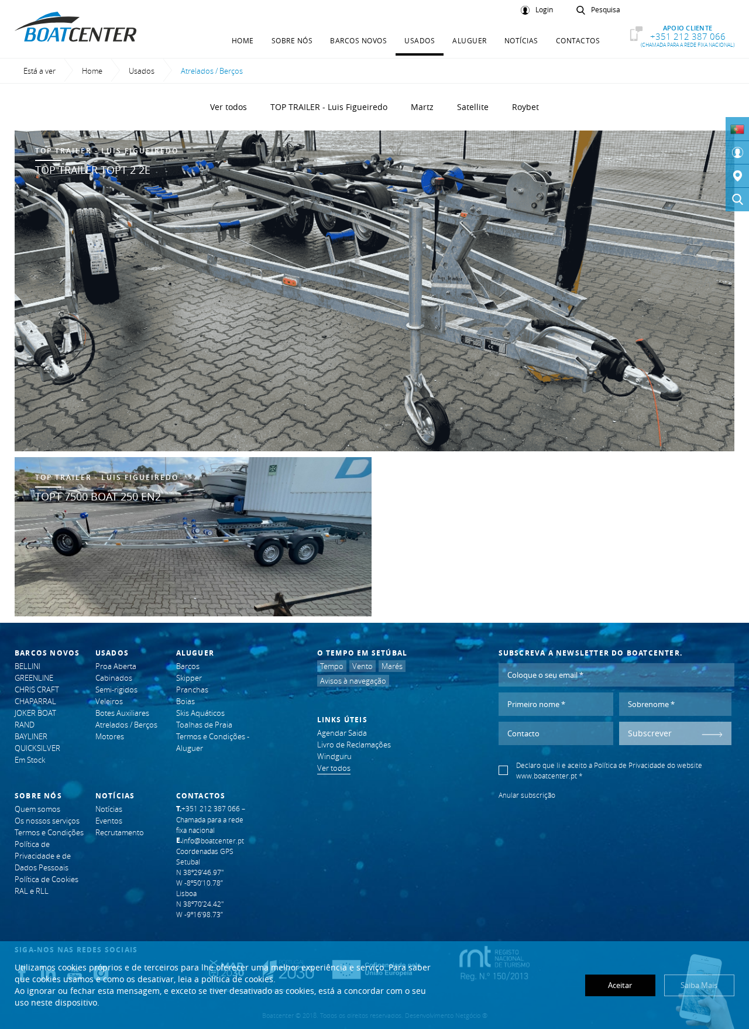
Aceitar (620, 985)
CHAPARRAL (35, 701)
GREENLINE (34, 678)
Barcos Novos (358, 40)
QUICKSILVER (37, 748)
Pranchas (192, 689)
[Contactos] (737, 176)
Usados (419, 40)
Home (243, 40)
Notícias (521, 40)
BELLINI (27, 666)
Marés (392, 666)
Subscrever (650, 733)
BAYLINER (31, 736)
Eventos (108, 820)
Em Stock (30, 759)
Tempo (331, 666)
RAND (25, 724)
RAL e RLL (32, 891)
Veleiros (109, 701)
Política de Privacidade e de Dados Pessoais (43, 856)
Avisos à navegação (353, 680)
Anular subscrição (527, 795)
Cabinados (113, 678)
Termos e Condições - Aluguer (212, 742)
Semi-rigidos (116, 689)
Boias (185, 701)
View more (374, 291)
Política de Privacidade (629, 765)
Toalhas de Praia (204, 724)
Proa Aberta (115, 666)
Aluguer (469, 40)
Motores (109, 736)
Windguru (334, 756)
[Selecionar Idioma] (737, 128)
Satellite (473, 106)
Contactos (578, 40)
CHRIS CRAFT (37, 689)
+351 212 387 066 (687, 36)
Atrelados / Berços (126, 724)
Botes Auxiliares (122, 713)
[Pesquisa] (737, 199)
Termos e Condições (49, 832)
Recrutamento (119, 832)
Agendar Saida (342, 733)
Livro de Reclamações (354, 744)
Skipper (189, 678)
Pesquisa (605, 10)
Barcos (188, 666)
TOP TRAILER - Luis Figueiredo (328, 106)
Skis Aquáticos (200, 713)
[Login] (737, 152)
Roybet (525, 106)
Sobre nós (292, 40)
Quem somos (37, 809)
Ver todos (228, 106)
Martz (422, 106)
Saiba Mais (699, 985)
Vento (362, 666)
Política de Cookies (46, 879)
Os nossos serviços (47, 820)
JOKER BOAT (35, 713)
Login (544, 10)
